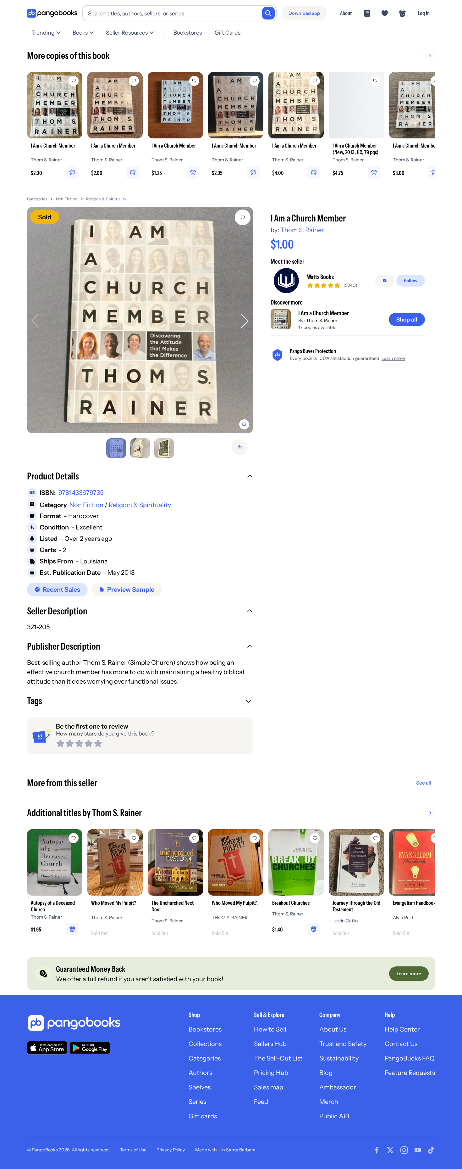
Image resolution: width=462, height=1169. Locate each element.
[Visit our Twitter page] (390, 1150)
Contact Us (401, 1044)
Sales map (268, 1087)
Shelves (200, 1087)
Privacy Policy (171, 1150)
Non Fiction (66, 199)
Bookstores (187, 32)
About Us (332, 1029)
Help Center (402, 1029)
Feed (261, 1101)
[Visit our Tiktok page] (431, 1150)
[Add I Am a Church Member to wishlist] (242, 217)
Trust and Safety (342, 1044)
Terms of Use (133, 1150)
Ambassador (337, 1087)
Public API (334, 1116)
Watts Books (320, 277)
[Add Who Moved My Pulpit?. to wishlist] (255, 838)
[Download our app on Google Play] (90, 1048)
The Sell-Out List (278, 1058)
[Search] (268, 13)
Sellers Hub (270, 1044)
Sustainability (339, 1058)
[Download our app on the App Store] (47, 1047)
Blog (326, 1073)
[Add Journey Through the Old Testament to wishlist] (375, 838)
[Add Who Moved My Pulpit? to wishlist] (134, 838)
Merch (328, 1101)
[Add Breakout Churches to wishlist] (315, 838)
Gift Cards (227, 32)
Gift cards (203, 1116)
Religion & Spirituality (106, 199)
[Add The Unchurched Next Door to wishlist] (194, 838)
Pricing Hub (271, 1073)
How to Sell (270, 1029)
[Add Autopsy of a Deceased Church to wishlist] (74, 838)
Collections (205, 1044)
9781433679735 (80, 492)
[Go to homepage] (52, 13)
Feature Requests (410, 1073)
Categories (37, 199)
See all (423, 782)
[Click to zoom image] (140, 320)
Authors (200, 1073)
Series (197, 1101)
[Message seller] (384, 281)
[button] (140, 477)
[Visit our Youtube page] (417, 1150)
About (346, 13)
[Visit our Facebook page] (377, 1150)
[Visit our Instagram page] (404, 1150)
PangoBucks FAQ (410, 1058)
